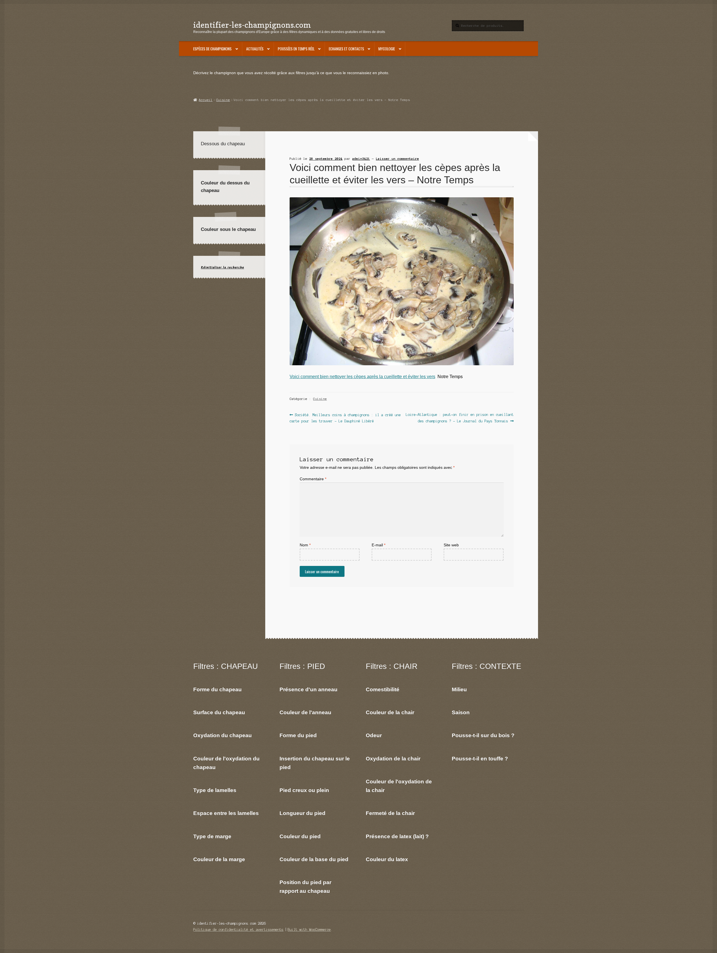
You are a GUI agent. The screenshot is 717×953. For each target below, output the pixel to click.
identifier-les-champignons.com (252, 24)
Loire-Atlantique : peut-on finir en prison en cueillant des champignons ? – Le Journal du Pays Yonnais (460, 418)
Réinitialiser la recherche (222, 267)
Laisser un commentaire (397, 158)
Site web (451, 545)
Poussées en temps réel (296, 48)
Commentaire (313, 479)
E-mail (378, 545)
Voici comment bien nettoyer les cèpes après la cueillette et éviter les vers (362, 376)
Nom (305, 545)
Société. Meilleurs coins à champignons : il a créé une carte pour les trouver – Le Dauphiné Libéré (345, 418)
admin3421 (361, 158)
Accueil (205, 100)
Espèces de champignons (212, 48)
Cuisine (223, 100)
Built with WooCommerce (309, 929)
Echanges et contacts (346, 48)
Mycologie (386, 48)
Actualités (255, 48)
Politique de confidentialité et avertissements (238, 929)
